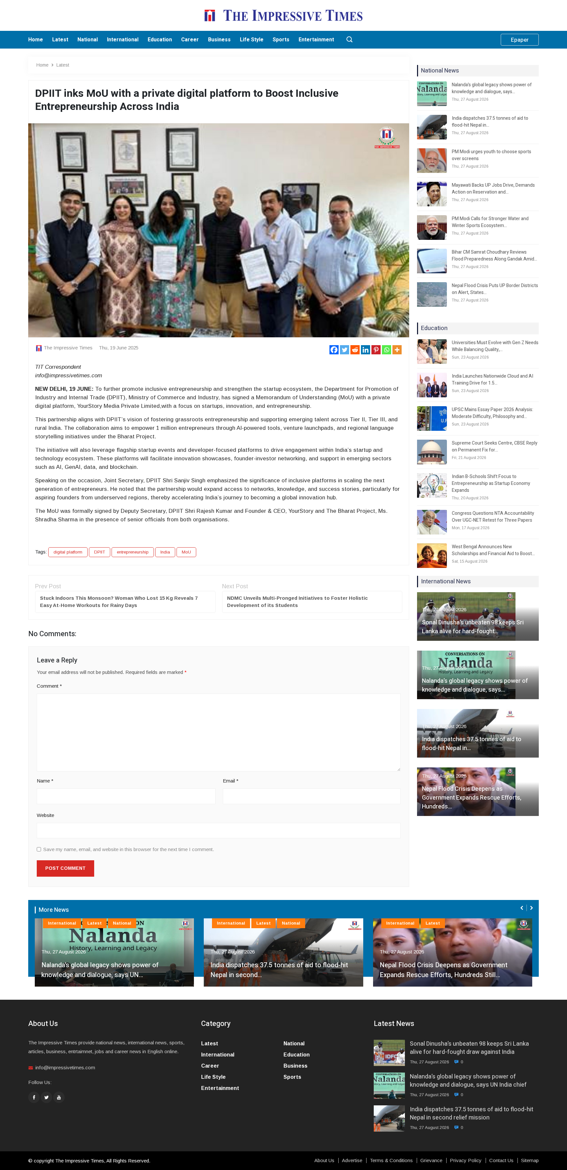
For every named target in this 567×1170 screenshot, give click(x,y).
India (165, 552)
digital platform (67, 552)
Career (190, 40)
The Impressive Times (68, 347)
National (87, 40)
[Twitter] (344, 349)
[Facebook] (334, 349)
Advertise (352, 1160)
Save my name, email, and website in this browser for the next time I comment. (128, 849)
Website (45, 815)
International (122, 40)
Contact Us (501, 1160)
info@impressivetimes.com (65, 1067)
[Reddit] (355, 349)
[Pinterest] (376, 349)
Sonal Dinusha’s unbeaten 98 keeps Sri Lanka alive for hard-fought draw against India (469, 1048)
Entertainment (316, 40)
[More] (397, 349)
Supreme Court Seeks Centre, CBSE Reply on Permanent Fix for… (494, 446)
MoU (186, 552)
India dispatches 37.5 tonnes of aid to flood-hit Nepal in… (490, 122)
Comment (49, 686)
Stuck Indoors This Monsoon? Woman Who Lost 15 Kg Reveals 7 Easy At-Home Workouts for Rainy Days (119, 601)
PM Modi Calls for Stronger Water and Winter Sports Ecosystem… (490, 222)
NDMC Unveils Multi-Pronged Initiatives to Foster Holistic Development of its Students (297, 601)
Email (231, 780)
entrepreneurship (133, 552)
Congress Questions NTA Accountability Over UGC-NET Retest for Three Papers (493, 517)
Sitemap (530, 1160)
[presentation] (522, 908)
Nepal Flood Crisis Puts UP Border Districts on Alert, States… (495, 289)
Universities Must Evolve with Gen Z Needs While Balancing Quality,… (495, 346)
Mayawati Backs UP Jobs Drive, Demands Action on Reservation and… (493, 189)
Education (160, 40)
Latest (60, 40)
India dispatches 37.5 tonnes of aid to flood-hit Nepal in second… (110, 970)
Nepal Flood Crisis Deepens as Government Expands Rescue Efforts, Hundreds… (471, 797)
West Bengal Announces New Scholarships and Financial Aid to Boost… (493, 550)
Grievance (431, 1160)
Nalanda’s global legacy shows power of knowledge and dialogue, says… (492, 88)
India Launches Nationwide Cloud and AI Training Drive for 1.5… (492, 380)
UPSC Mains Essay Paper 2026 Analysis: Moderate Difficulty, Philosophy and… (492, 413)
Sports (281, 40)
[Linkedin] (365, 349)
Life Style (251, 40)
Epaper (520, 40)
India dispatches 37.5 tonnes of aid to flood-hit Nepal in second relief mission (471, 1113)
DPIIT (99, 552)
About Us (324, 1160)
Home (35, 40)
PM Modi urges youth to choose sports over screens (491, 155)
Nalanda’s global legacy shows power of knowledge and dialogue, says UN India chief (468, 1081)
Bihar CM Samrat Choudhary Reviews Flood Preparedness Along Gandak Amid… (494, 255)
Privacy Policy (466, 1160)
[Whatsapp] (386, 349)
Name (45, 780)
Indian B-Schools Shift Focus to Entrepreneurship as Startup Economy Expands (491, 483)
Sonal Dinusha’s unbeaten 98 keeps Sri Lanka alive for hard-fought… (473, 627)
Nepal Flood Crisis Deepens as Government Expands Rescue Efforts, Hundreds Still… (275, 970)
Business (219, 40)
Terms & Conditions (391, 1160)
